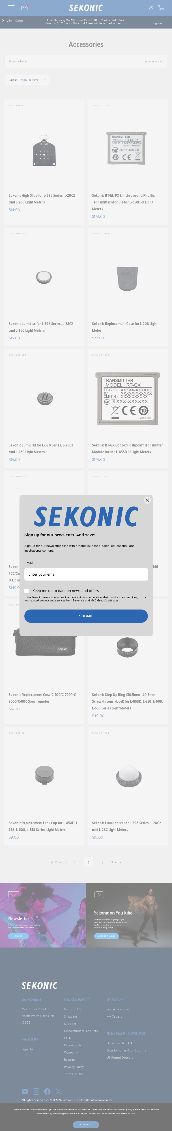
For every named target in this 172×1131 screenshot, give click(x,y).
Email (29, 563)
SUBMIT (86, 616)
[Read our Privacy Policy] (145, 598)
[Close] (147, 500)
